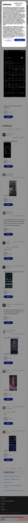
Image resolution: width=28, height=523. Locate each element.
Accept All (20, 40)
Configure (8, 40)
